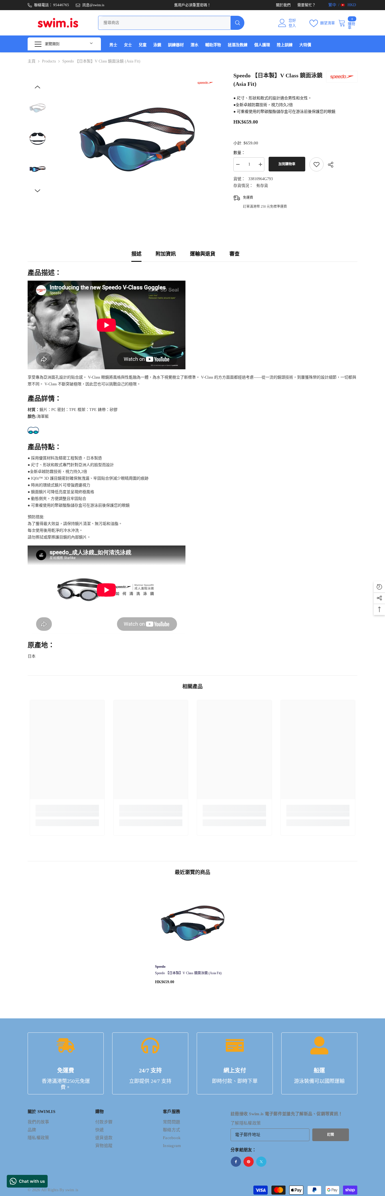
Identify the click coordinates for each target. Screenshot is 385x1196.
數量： (239, 153)
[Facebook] (236, 1161)
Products (49, 61)
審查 (234, 254)
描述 (136, 254)
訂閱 (330, 1135)
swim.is (71, 1190)
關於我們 (283, 5)
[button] (37, 87)
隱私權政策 (250, 1123)
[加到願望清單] (316, 164)
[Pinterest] (248, 1161)
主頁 (32, 61)
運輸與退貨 (202, 254)
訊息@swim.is (93, 5)
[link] (67, 814)
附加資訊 (166, 254)
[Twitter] (261, 1161)
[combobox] (164, 23)
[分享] (328, 164)
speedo (160, 967)
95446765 (61, 5)
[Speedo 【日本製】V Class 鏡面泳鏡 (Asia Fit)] (192, 923)
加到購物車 (288, 164)
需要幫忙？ (306, 5)
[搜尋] (171, 23)
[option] (136, 139)
